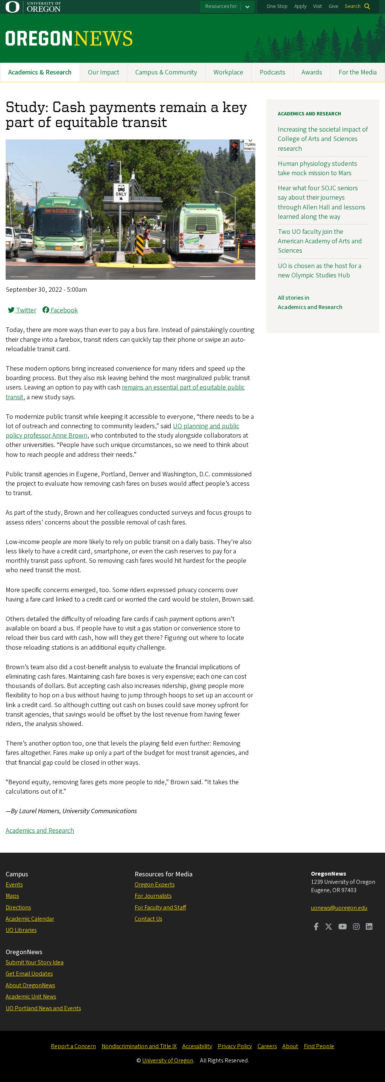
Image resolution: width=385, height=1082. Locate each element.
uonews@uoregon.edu (339, 908)
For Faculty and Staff (160, 907)
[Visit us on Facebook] (316, 927)
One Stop (277, 6)
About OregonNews (30, 985)
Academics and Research (40, 830)
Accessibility (197, 1046)
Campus (17, 874)
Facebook (63, 310)
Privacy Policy (235, 1046)
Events (14, 884)
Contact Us (148, 919)
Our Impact (103, 72)
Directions (18, 907)
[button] (130, 277)
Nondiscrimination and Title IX (139, 1046)
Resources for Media (163, 874)
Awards (312, 72)
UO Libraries (21, 930)
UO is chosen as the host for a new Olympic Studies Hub (319, 270)
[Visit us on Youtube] (342, 927)
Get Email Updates (29, 974)
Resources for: (221, 6)
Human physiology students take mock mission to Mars (317, 168)
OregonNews (24, 952)
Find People (319, 1046)
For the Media (358, 72)
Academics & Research (39, 72)
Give (333, 6)
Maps (12, 896)
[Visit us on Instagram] (356, 927)
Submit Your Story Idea (35, 962)
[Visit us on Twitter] (328, 927)
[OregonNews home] (69, 38)
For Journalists (153, 896)
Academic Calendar (30, 919)
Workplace (228, 72)
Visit (317, 6)
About (290, 1046)
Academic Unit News (31, 997)
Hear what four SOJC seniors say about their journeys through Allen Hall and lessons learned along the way (321, 202)
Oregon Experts (154, 884)
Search (353, 6)
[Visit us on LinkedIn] (369, 927)
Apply (300, 6)
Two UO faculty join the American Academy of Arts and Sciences (320, 241)
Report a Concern (73, 1046)
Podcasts (272, 72)
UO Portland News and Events (43, 1008)
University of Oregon (167, 1060)
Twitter (25, 310)
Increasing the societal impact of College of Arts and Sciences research (323, 139)
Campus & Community (166, 72)
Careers (267, 1046)
